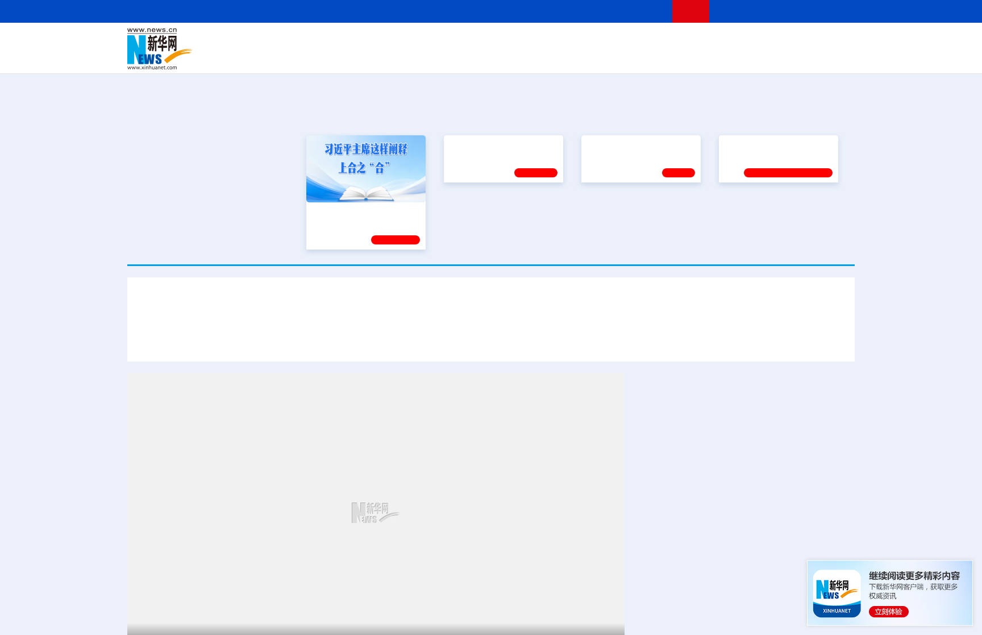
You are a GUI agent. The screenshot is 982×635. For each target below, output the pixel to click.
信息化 (382, 57)
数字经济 (412, 57)
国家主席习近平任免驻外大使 (698, 461)
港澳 (445, 41)
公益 (709, 57)
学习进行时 (298, 41)
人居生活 (352, 57)
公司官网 (214, 49)
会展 (617, 57)
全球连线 (527, 41)
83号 (813, 490)
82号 (791, 490)
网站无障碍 (643, 11)
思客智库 (491, 41)
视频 (747, 41)
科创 (592, 41)
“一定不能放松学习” (759, 145)
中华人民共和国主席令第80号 (698, 490)
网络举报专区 (834, 11)
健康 (689, 41)
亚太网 (766, 57)
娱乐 (653, 57)
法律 (804, 41)
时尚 (672, 57)
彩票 (635, 57)
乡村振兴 (481, 57)
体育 (631, 41)
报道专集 (812, 113)
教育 (554, 41)
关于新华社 (388, 11)
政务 (785, 41)
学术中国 (447, 57)
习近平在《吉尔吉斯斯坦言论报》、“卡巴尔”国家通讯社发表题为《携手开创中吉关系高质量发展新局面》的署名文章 (385, 339)
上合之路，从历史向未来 (493, 145)
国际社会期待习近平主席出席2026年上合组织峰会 (730, 339)
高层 (330, 41)
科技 (573, 41)
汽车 (307, 57)
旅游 (580, 57)
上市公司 (796, 57)
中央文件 (831, 41)
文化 (650, 41)
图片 (765, 41)
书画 (669, 41)
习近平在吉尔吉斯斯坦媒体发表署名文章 (491, 306)
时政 (349, 41)
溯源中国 (534, 57)
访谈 (727, 41)
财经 (406, 41)
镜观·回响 (536, 173)
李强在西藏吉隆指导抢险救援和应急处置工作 (730, 569)
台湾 (464, 41)
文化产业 (831, 57)
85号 (648, 505)
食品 (325, 57)
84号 (834, 490)
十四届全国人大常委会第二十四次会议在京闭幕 (734, 605)
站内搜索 (787, 11)
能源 (598, 57)
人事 (368, 41)
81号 (770, 490)
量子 (611, 41)
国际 (387, 41)
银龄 (508, 57)
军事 (708, 41)
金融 (288, 57)
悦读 (690, 57)
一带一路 (735, 57)
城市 (561, 57)
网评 (426, 41)
